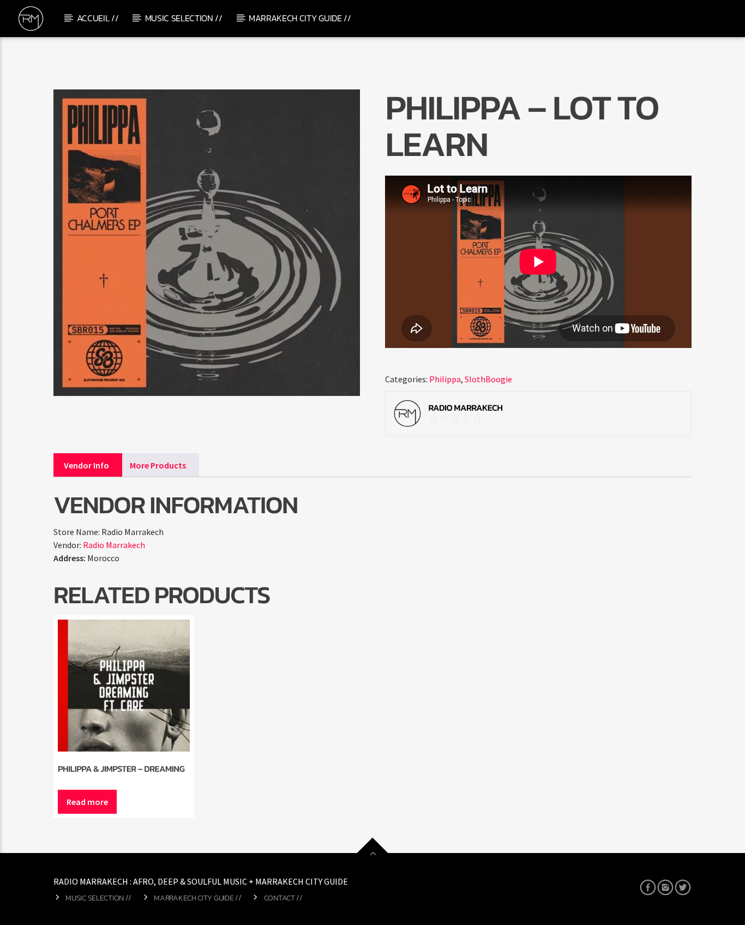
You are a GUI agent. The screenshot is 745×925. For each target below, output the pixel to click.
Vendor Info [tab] (86, 465)
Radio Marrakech (114, 544)
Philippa (445, 379)
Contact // (283, 898)
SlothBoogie (488, 379)
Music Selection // (184, 18)
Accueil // (98, 18)
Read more (87, 801)
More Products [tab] (158, 465)
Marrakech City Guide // (300, 18)
